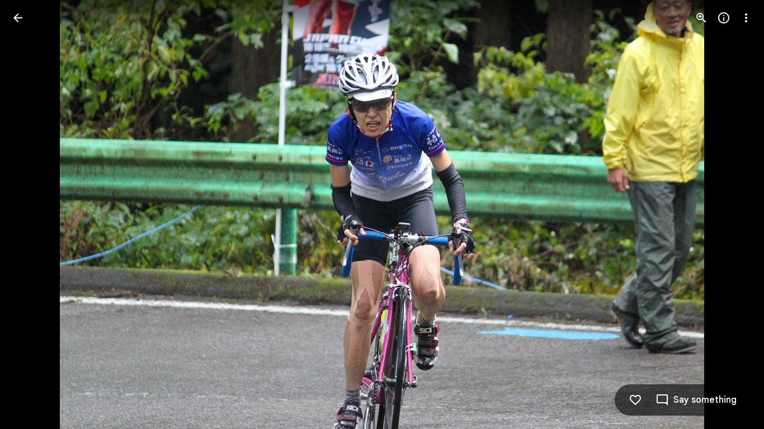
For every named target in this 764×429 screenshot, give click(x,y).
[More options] (746, 18)
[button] (31, 214)
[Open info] (724, 18)
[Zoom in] (701, 18)
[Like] (635, 400)
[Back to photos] (17, 17)
